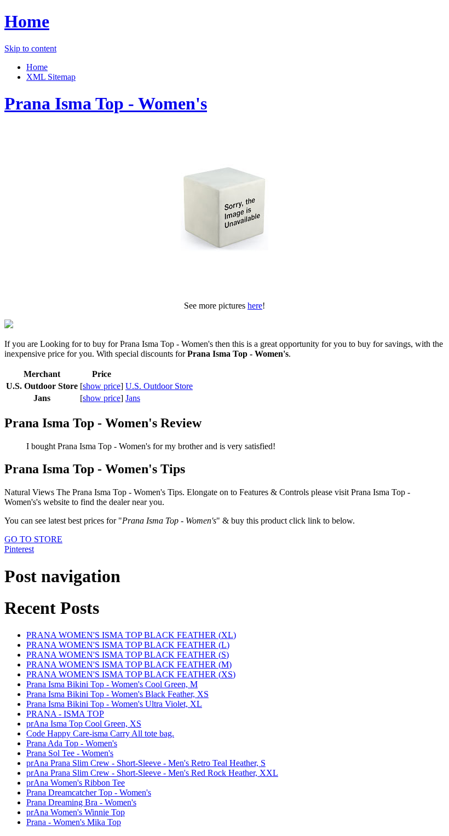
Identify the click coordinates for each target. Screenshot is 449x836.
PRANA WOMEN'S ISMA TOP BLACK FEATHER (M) (129, 664)
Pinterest (19, 549)
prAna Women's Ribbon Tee (75, 782)
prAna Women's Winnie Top (75, 812)
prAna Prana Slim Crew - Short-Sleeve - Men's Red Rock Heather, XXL (152, 772)
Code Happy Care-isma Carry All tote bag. (100, 733)
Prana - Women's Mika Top (73, 822)
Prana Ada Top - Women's (71, 743)
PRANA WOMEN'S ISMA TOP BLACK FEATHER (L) (127, 644)
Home (26, 21)
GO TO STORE (33, 539)
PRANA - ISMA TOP (65, 713)
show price (101, 386)
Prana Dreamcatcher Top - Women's (88, 792)
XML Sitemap (51, 77)
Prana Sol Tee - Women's (69, 753)
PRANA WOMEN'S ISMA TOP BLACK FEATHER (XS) (130, 674)
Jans (132, 398)
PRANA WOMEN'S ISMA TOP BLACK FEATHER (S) (127, 654)
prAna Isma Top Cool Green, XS (83, 723)
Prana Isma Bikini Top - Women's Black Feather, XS (117, 694)
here (254, 305)
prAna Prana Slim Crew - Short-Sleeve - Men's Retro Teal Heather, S (146, 763)
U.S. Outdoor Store (159, 386)
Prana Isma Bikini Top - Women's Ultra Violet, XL (114, 704)
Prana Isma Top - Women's (105, 103)
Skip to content (30, 48)
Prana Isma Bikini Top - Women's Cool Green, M (112, 684)
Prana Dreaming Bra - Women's (81, 802)
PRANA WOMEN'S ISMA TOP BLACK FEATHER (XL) (131, 635)
